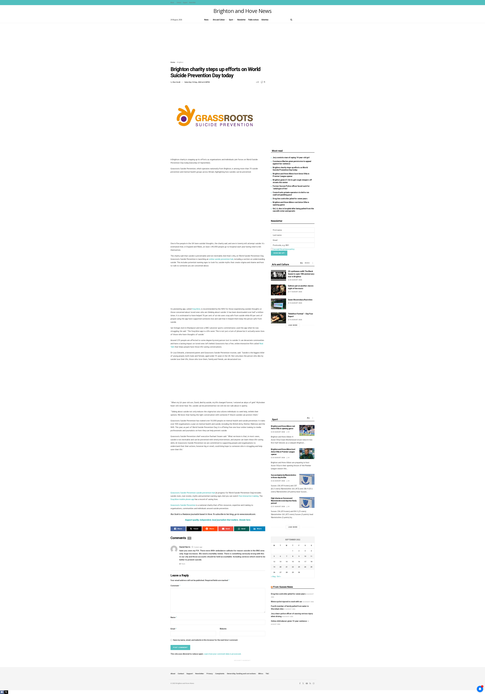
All (301, 263)
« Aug (273, 576)
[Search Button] (291, 20)
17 (305, 562)
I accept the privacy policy (283, 249)
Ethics (260, 674)
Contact (179, 2)
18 (311, 562)
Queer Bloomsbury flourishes (300, 300)
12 (274, 562)
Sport (231, 20)
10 (305, 556)
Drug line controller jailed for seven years (290, 199)
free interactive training (249, 496)
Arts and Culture (219, 20)
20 (280, 567)
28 (286, 572)
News (206, 20)
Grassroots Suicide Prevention (183, 505)
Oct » (279, 576)
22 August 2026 (278, 481)
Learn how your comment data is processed (222, 654)
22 (293, 567)
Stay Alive (196, 309)
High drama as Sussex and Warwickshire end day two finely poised (283, 500)
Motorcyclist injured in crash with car (286, 602)
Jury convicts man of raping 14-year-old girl (291, 157)
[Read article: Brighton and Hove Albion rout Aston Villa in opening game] (306, 430)
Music (307, 263)
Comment (175, 585)
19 (274, 567)
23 (299, 567)
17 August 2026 (295, 292)
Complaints (219, 674)
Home (173, 62)
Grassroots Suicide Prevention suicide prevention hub (193, 492)
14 (286, 562)
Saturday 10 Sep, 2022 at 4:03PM (197, 82)
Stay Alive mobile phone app (182, 499)
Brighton (180, 62)
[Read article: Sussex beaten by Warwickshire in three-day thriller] (306, 479)
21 (286, 567)
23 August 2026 (278, 432)
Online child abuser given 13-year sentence (289, 621)
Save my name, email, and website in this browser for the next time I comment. (205, 640)
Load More (292, 325)
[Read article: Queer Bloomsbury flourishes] (278, 303)
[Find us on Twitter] (300, 19)
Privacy (210, 674)
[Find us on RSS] (309, 19)
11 (311, 556)
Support (185, 2)
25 (311, 567)
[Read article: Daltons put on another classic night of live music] (278, 290)
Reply (183, 564)
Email (174, 629)
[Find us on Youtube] (305, 19)
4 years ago (198, 547)
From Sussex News (283, 587)
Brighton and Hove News (242, 11)
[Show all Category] (312, 263)
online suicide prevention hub (221, 259)
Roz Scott (176, 82)
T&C (267, 674)
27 (280, 572)
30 (299, 572)
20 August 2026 (295, 280)
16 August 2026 (295, 303)
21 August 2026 (278, 506)
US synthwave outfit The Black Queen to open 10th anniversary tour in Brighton (301, 274)
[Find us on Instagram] (313, 19)
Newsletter (192, 2)
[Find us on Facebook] (296, 19)
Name (174, 617)
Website (223, 629)
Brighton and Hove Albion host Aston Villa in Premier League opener (283, 451)
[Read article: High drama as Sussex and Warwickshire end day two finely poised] (306, 502)
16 (299, 562)
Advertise (264, 20)
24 (305, 567)
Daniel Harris (184, 547)
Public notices (253, 20)
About (172, 2)
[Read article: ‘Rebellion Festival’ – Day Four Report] (278, 317)
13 (280, 562)
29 (293, 572)
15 (293, 562)
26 (274, 572)
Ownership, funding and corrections (241, 674)
